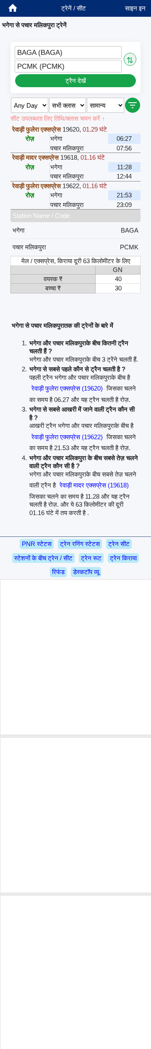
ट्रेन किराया (123, 558)
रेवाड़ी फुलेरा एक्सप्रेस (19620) (67, 388)
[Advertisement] (75, 657)
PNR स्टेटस (37, 543)
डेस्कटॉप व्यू (86, 571)
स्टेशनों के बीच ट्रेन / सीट (43, 558)
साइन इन (135, 8)
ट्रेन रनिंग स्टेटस (80, 543)
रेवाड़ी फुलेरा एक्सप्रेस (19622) (67, 436)
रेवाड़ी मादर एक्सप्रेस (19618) (94, 485)
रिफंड (58, 571)
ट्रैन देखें (75, 80)
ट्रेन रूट (91, 558)
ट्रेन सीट (119, 543)
